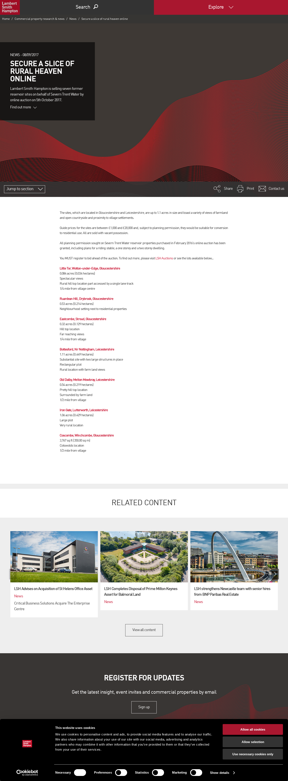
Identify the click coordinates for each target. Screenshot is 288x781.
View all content (144, 630)
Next (275, 574)
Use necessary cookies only (252, 754)
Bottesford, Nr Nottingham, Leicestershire (87, 349)
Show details (219, 772)
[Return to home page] (10, 7)
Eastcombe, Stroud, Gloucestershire (83, 319)
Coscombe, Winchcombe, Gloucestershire (87, 435)
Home (6, 19)
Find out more (20, 107)
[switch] (121, 772)
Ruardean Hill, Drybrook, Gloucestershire (86, 299)
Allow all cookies (252, 729)
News (73, 19)
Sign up (143, 707)
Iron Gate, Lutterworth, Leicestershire (84, 410)
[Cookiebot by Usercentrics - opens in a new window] (27, 773)
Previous (13, 574)
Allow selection (253, 742)
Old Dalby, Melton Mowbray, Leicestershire (87, 380)
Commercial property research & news (40, 19)
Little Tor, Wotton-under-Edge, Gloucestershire (90, 268)
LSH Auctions (164, 258)
